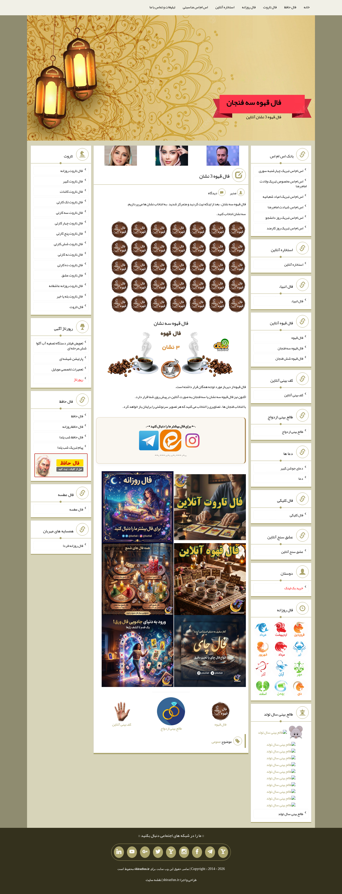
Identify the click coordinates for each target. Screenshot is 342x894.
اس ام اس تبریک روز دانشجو (284, 217)
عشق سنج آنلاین (292, 551)
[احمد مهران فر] (223, 156)
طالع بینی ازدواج (292, 431)
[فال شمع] (138, 580)
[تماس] (171, 852)
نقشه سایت (153, 879)
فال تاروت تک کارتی (70, 202)
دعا (300, 478)
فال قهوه (297, 337)
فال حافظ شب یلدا (71, 436)
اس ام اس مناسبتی (195, 7)
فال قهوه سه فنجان (254, 102)
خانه (307, 7)
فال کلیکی (296, 515)
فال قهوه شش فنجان (289, 358)
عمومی (216, 741)
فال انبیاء (297, 301)
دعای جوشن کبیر (291, 467)
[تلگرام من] (210, 852)
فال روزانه (249, 7)
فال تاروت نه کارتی (70, 254)
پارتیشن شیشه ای (71, 358)
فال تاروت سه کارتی (69, 212)
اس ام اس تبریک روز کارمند (285, 227)
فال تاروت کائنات (71, 191)
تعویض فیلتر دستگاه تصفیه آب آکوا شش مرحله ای (61, 346)
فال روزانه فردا (73, 545)
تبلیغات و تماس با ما (162, 7)
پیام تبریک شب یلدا (70, 447)
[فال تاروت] (210, 508)
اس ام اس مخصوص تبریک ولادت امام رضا (283, 183)
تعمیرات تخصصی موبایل (67, 368)
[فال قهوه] (210, 580)
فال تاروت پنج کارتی (69, 233)
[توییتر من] (158, 852)
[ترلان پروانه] (171, 156)
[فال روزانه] (138, 508)
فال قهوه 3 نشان (214, 176)
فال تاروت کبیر (73, 180)
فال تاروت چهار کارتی (69, 222)
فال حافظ (290, 7)
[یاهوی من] (223, 852)
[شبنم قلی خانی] (120, 156)
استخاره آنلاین (224, 7)
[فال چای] (210, 652)
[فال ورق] (138, 652)
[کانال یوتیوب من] (132, 852)
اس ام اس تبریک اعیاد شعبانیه (283, 196)
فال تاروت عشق (72, 275)
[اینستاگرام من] (184, 852)
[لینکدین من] (119, 852)
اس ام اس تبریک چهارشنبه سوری (281, 170)
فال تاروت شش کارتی (68, 243)
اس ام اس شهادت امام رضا (285, 207)
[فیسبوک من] (197, 852)
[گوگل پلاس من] (145, 852)
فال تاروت (270, 7)
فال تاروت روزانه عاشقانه (66, 285)
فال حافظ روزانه (72, 426)
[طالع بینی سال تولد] (281, 770)
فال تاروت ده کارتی (70, 264)
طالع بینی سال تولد (290, 813)
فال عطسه (76, 509)
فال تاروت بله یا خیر (70, 296)
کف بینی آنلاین (293, 395)
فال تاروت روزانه (71, 170)
